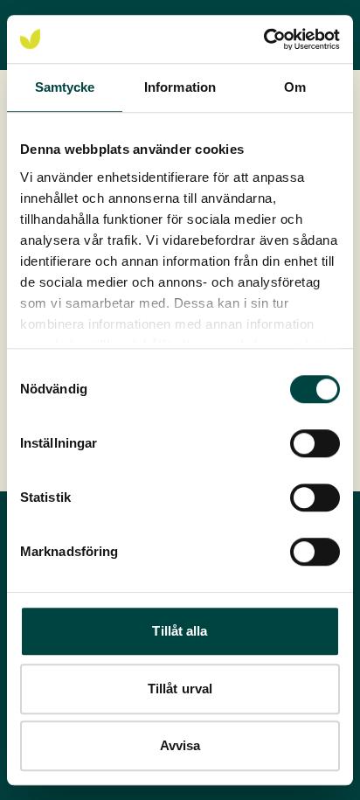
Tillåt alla (179, 630)
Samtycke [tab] (65, 87)
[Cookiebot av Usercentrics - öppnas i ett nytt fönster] (263, 39)
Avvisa (180, 745)
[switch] (315, 443)
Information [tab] (180, 87)
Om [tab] (295, 87)
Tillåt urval (180, 688)
